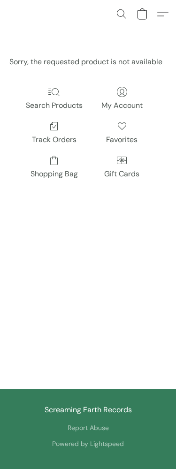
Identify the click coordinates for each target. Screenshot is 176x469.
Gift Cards (121, 174)
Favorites (122, 139)
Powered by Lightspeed (88, 443)
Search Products (54, 105)
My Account (122, 105)
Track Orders (54, 139)
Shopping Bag (54, 174)
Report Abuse (88, 428)
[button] (121, 14)
